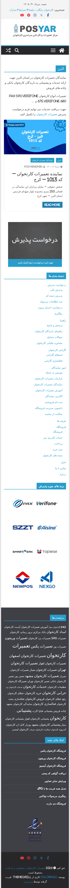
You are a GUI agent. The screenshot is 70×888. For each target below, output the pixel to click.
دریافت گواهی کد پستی (53, 773)
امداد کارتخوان (56, 632)
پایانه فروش (59, 711)
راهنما (63, 320)
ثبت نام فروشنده (53, 402)
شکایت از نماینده (53, 414)
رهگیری (58, 313)
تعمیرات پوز (59, 646)
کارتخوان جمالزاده (50, 730)
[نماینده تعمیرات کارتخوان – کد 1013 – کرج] (35, 137)
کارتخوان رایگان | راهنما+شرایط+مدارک (31, 9)
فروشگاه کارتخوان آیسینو (52, 765)
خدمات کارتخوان (35, 686)
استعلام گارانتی (54, 354)
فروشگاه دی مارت (56, 803)
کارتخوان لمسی (20, 729)
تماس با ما (60, 468)
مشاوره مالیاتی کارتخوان (49, 343)
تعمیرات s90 (59, 638)
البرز (59, 160)
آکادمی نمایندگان (53, 396)
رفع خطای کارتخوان (55, 699)
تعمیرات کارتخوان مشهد (42, 676)
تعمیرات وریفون (16, 638)
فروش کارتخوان (35, 698)
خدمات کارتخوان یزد (14, 687)
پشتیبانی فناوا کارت (42, 711)
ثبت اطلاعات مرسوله (51, 301)
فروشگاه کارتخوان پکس (53, 750)
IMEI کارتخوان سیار (57, 627)
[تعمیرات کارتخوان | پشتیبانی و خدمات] (61, 50)
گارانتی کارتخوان (57, 350)
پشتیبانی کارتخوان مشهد (46, 724)
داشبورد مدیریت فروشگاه (48, 408)
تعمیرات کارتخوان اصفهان (27, 656)
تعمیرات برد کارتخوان (39, 638)
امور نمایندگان (58, 367)
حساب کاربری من (52, 437)
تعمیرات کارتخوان (46, 114)
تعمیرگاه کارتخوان (17, 681)
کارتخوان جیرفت (36, 730)
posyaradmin (33, 166)
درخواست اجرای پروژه (50, 307)
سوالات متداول (54, 337)
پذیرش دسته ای (54, 295)
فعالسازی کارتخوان (44, 703)
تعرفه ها (61, 421)
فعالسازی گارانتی (53, 360)
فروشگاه (61, 426)
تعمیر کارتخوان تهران (38, 681)
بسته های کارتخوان (52, 455)
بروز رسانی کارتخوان (21, 632)
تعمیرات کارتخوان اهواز (52, 663)
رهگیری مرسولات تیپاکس (52, 796)
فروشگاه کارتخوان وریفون (52, 758)
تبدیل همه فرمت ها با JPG (51, 788)
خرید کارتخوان (33, 693)
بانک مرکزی (39, 632)
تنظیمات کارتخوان (56, 687)
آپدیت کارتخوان (12, 627)
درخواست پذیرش (57, 285)
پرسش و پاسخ (54, 325)
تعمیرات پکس (42, 646)
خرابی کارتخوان (54, 693)
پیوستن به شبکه (54, 372)
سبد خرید (57, 449)
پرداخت (58, 443)
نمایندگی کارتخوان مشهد (19, 704)
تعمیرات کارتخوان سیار (43, 669)
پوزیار (28, 724)
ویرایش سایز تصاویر (55, 781)
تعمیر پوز (19, 676)
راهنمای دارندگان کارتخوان (48, 331)
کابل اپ (20, 724)
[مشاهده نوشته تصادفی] (8, 50)
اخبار (63, 462)
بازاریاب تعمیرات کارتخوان (48, 378)
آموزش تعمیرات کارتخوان (48, 390)
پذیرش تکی (56, 289)
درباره (63, 474)
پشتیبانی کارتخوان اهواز (37, 718)
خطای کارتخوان (16, 693)
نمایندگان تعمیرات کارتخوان (42, 160)
